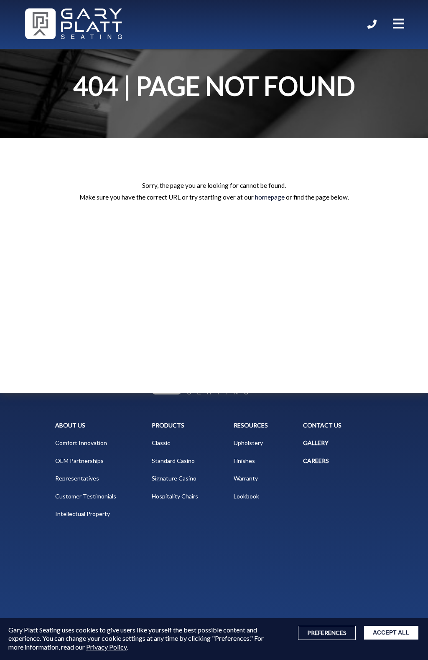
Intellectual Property (82, 513)
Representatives (77, 478)
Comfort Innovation (81, 442)
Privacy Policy (106, 647)
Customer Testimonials (85, 496)
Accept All (391, 632)
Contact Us (322, 425)
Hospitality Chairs (175, 496)
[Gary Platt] (73, 24)
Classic (161, 442)
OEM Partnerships (79, 460)
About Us (70, 425)
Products (168, 425)
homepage (270, 197)
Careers (316, 460)
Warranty (246, 478)
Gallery (316, 442)
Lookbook (246, 496)
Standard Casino (173, 460)
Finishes (244, 460)
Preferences (326, 632)
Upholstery (248, 442)
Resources (251, 425)
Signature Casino (174, 478)
